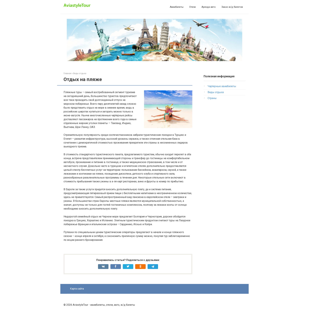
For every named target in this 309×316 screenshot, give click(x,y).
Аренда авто (208, 6)
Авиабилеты (176, 6)
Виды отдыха (216, 92)
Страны (212, 98)
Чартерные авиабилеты (222, 86)
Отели (192, 6)
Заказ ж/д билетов (232, 6)
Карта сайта (77, 288)
